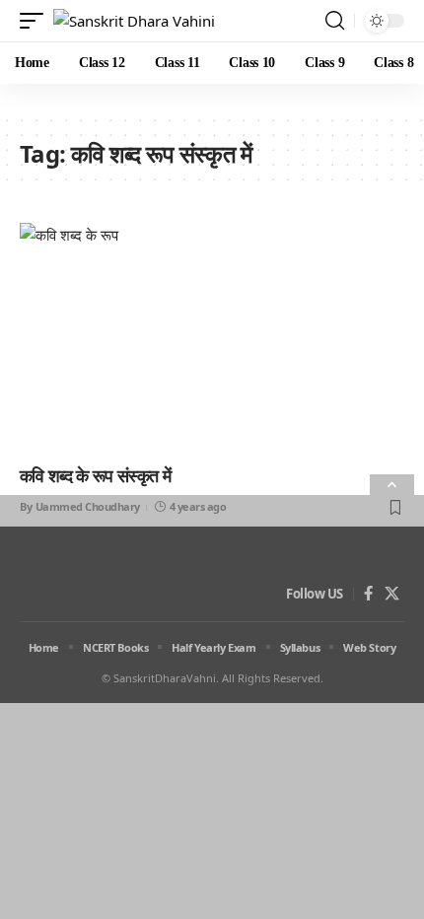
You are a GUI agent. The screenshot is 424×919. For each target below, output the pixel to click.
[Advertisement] (212, 707)
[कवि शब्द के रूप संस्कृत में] (212, 338)
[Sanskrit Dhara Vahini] (134, 21)
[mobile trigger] (36, 21)
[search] (334, 20)
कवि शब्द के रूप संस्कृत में (95, 475)
